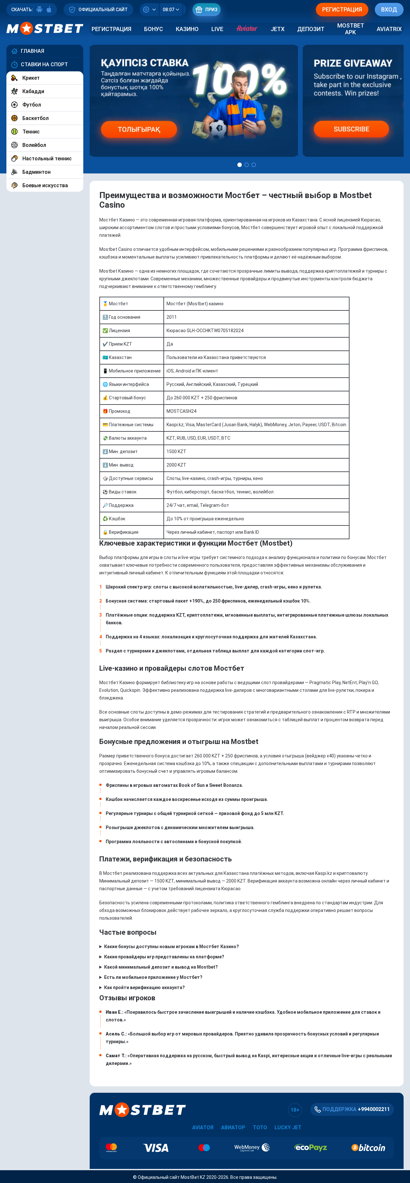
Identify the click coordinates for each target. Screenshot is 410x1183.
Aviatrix (389, 29)
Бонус (153, 29)
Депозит (310, 29)
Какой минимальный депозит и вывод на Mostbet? (161, 967)
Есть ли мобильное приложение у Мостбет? (153, 977)
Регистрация (111, 29)
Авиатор (233, 1127)
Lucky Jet (288, 1127)
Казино (187, 29)
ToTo (260, 1127)
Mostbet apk (350, 29)
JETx (277, 29)
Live (217, 29)
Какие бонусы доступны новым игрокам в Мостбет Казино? (171, 946)
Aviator (203, 1127)
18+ (295, 1110)
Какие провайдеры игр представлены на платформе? (164, 956)
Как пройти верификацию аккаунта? (144, 987)
